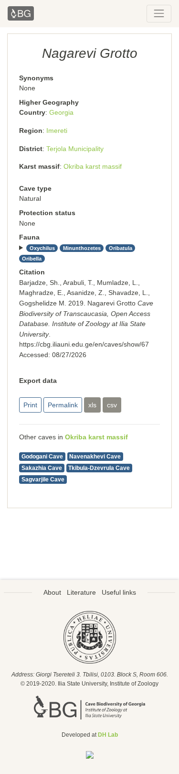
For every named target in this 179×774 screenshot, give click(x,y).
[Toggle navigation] (159, 13)
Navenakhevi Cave (95, 456)
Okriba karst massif (92, 166)
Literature (81, 592)
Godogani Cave (42, 456)
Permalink (63, 405)
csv (112, 405)
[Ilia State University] (89, 637)
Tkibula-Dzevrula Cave (99, 468)
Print (30, 405)
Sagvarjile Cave (42, 479)
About (52, 592)
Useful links (119, 592)
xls (92, 405)
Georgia (61, 112)
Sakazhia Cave (41, 468)
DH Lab (108, 735)
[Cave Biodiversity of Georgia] (90, 707)
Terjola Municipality (75, 149)
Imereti (56, 130)
